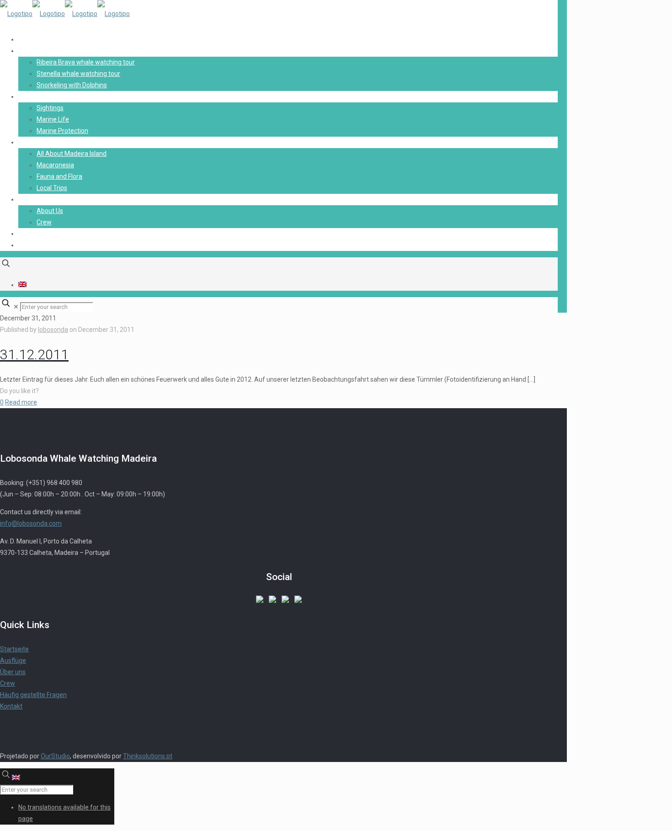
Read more (21, 402)
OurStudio (55, 756)
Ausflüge (13, 660)
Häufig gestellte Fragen (33, 694)
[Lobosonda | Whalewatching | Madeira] (65, 13)
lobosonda (53, 329)
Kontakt (11, 706)
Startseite (14, 649)
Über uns (13, 672)
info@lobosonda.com (31, 523)
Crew (7, 683)
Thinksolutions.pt (147, 756)
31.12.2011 (34, 354)
